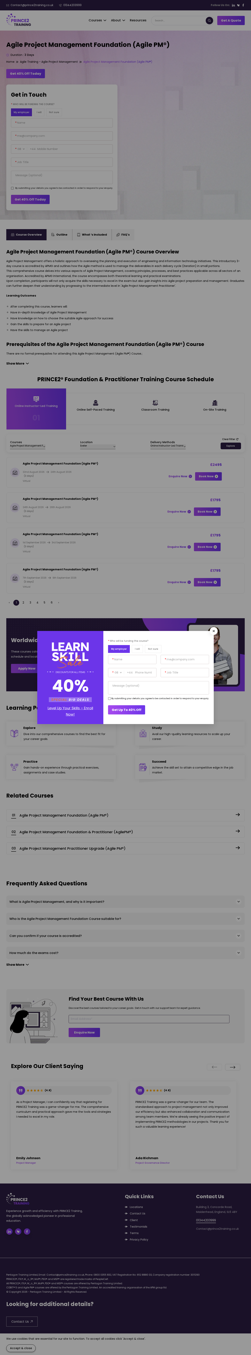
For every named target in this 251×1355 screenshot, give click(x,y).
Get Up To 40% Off (126, 710)
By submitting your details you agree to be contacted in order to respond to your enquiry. (160, 698)
